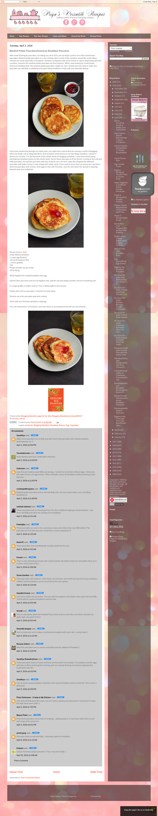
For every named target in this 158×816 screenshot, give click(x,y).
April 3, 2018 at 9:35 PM (26, 689)
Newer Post (16, 772)
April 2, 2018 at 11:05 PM (27, 481)
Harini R (20, 542)
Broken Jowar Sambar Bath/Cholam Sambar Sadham (120, 240)
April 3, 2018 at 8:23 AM (26, 621)
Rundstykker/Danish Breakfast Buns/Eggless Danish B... (120, 387)
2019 (114, 82)
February (118, 434)
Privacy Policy (95, 36)
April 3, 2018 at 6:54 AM (26, 603)
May (117, 114)
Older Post (96, 772)
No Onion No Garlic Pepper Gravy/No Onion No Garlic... (120, 340)
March (117, 430)
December (119, 89)
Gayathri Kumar (23, 593)
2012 (114, 460)
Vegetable (74, 425)
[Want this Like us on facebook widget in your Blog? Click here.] (155, 814)
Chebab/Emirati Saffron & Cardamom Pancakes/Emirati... (120, 375)
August (118, 103)
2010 (114, 467)
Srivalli (19, 611)
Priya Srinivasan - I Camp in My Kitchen (34, 697)
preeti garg (21, 733)
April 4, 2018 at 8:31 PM (26, 725)
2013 (114, 456)
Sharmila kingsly (24, 629)
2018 (114, 86)
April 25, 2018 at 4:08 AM (27, 755)
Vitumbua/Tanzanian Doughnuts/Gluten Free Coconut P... (121, 362)
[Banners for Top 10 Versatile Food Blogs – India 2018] (129, 68)
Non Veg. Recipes (41, 36)
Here (25, 252)
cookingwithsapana (25, 489)
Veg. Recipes (24, 36)
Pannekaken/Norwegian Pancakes (121, 410)
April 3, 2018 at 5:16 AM (26, 585)
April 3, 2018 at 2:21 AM (26, 516)
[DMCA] (117, 505)
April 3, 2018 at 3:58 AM (26, 567)
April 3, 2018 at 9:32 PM (26, 671)
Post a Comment (21, 761)
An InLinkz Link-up (17, 419)
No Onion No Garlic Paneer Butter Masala (120, 315)
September (119, 100)
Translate (128, 51)
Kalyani (20, 748)
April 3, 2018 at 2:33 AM (26, 534)
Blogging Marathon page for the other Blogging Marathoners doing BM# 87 (51, 416)
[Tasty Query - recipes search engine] (138, 213)
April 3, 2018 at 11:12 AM (27, 636)
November (119, 92)
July (116, 107)
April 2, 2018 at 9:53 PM (26, 445)
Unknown (21, 468)
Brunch (62, 425)
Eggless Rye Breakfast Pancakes (119, 269)
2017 (114, 442)
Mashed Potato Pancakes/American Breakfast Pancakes (120, 400)
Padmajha (21, 524)
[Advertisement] (127, 556)
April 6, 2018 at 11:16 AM (27, 740)
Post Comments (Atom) (30, 778)
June (117, 110)
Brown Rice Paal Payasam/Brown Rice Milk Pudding (120, 228)
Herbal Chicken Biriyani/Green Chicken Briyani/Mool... (120, 150)
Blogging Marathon (41, 425)
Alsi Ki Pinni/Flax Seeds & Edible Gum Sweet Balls (120, 125)
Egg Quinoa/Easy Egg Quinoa (120, 261)
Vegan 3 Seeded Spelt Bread (120, 218)
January (118, 437)
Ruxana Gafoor (23, 644)
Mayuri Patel (22, 715)
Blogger (104, 796)
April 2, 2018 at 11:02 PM (27, 460)
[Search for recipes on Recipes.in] (117, 532)
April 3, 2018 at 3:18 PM (26, 651)
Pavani (20, 557)
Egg (67, 425)
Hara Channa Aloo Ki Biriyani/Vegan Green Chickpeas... (120, 137)
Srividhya (21, 680)
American (29, 425)
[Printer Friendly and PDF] (13, 422)
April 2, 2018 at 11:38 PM (27, 499)
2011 (114, 463)
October (118, 96)
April (117, 118)
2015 (114, 449)
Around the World (78, 36)
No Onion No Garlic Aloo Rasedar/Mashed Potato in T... (120, 279)
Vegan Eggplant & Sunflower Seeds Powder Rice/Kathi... (120, 187)
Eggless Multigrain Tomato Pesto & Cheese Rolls (120, 174)
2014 (114, 453)
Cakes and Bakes (60, 36)
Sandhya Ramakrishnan (27, 659)
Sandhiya (21, 435)
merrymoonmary (83, 796)
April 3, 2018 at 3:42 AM (26, 549)
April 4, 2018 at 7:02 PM (26, 707)
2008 (114, 474)
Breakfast (54, 425)
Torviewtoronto (23, 453)
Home (12, 36)
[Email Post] (57, 422)
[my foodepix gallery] (140, 200)
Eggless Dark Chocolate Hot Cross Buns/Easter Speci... (120, 421)
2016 (114, 445)
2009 (114, 471)
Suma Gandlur (23, 575)
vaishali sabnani (24, 507)
